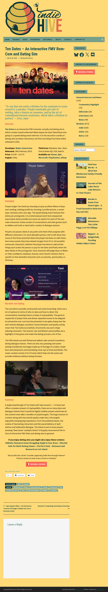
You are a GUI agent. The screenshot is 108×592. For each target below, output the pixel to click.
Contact (68, 39)
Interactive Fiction (12, 490)
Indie (19, 484)
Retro (81, 135)
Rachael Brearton (27, 58)
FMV (61, 487)
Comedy (45, 487)
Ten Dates (9, 129)
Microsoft (43, 157)
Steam (54, 154)
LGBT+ (24, 490)
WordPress (79, 589)
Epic (60, 154)
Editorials (47, 39)
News (25, 39)
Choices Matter (35, 487)
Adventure (17, 487)
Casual (25, 487)
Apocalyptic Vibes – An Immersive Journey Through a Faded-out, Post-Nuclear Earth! (17, 508)
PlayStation (54, 157)
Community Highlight (89, 104)
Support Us (80, 39)
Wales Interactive (24, 148)
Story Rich (53, 490)
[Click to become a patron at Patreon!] (36, 464)
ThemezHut (100, 589)
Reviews (16, 39)
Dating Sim (53, 487)
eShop (64, 157)
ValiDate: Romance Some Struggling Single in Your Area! (31, 443)
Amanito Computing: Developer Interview (54, 506)
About (58, 39)
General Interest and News (88, 97)
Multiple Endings (33, 490)
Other (81, 131)
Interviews (35, 39)
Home (7, 39)
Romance (45, 490)
